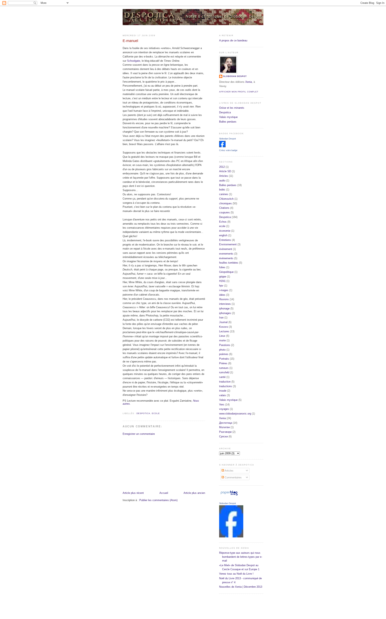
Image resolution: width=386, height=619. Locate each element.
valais (222, 395)
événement (225, 249)
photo (222, 349)
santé (222, 377)
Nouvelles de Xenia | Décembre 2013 (240, 586)
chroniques (225, 203)
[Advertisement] (153, 463)
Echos (223, 221)
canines (223, 194)
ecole (156, 413)
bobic (222, 189)
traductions (225, 386)
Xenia (248, 81)
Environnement (228, 244)
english (223, 235)
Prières (223, 363)
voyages (224, 408)
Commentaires (233, 477)
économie (224, 230)
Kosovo (223, 326)
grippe (222, 276)
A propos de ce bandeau (233, 40)
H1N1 (222, 280)
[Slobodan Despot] (222, 146)
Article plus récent (133, 492)
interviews (225, 303)
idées (222, 294)
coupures (224, 212)
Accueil (163, 492)
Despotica (143, 413)
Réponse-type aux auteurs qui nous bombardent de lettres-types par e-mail (240, 556)
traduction (225, 381)
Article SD (225, 171)
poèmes (223, 354)
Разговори (225, 431)
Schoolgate (133, 60)
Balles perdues (227, 121)
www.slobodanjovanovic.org (235, 413)
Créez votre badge (228, 150)
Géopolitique (226, 271)
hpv (221, 285)
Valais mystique (228, 117)
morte (222, 340)
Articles (223, 175)
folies (222, 267)
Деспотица (225, 422)
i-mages (223, 290)
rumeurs (224, 367)
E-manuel (130, 41)
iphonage (224, 308)
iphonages (225, 313)
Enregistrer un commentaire (139, 433)
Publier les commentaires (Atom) (158, 500)
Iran (221, 317)
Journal (223, 322)
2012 (222, 166)
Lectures (224, 331)
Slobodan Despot (235, 76)
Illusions (224, 299)
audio (222, 180)
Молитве (224, 427)
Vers (221, 404)
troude (222, 390)
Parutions (224, 345)
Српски (223, 436)
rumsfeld (224, 372)
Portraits (224, 358)
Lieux (222, 335)
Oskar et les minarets (231, 107)
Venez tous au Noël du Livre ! (236, 573)
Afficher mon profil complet (238, 92)
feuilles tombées (228, 262)
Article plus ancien (194, 492)
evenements (226, 253)
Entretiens (225, 239)
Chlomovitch (226, 198)
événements (226, 258)
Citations (224, 207)
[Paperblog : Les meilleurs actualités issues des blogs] (229, 495)
